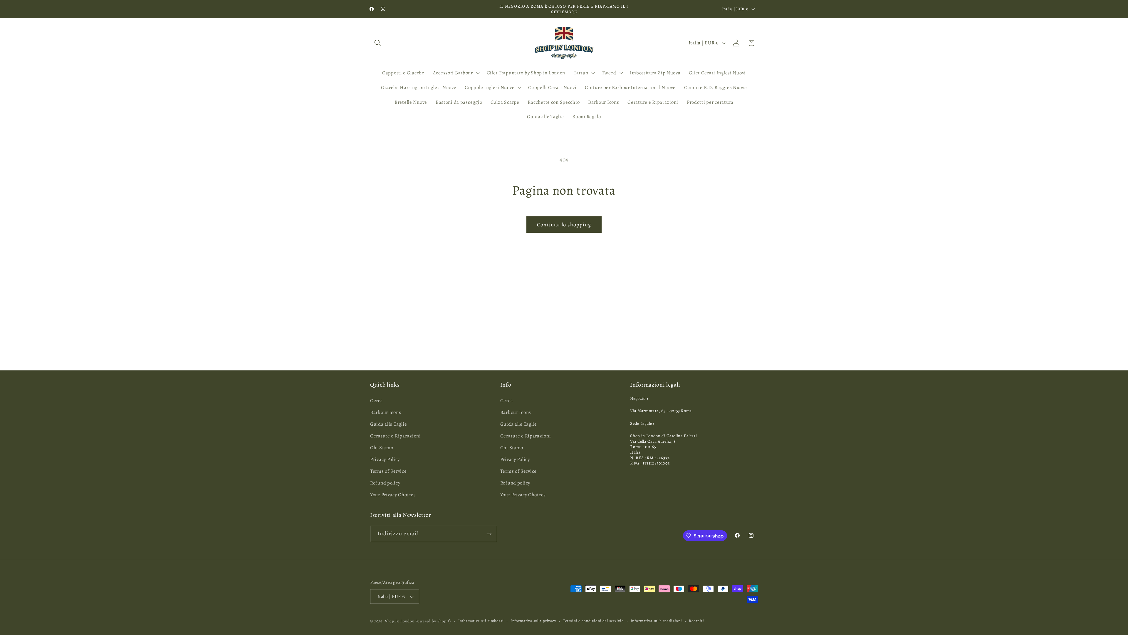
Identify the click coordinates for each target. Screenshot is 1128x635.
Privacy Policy (385, 459)
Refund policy (385, 482)
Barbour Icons (385, 412)
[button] (378, 43)
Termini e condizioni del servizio (593, 621)
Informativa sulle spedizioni (656, 621)
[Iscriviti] (489, 534)
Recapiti (696, 621)
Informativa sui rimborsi (481, 621)
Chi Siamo (381, 447)
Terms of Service (388, 471)
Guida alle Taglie (388, 424)
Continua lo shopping (564, 224)
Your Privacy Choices (393, 494)
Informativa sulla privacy (533, 621)
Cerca (376, 400)
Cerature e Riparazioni (395, 435)
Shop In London (399, 621)
